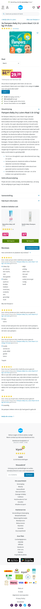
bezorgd (10, 99)
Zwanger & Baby (20, 494)
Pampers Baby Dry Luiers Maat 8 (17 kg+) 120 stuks (19, 315)
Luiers (14, 19)
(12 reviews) (16, 28)
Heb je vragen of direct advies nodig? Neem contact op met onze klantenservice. (20, 436)
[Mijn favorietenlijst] (34, 7)
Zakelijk (20, 542)
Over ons (20, 549)
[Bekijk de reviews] (7, 28)
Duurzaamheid (20, 531)
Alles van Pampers (33, 19)
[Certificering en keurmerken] (19, 577)
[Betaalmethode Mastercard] (26, 583)
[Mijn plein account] (7, 7)
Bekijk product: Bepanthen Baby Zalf (11, 226)
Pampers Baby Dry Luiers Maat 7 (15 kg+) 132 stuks (19, 262)
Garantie (20, 528)
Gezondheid (20, 489)
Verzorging (20, 484)
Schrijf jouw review (32, 248)
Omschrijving (6, 109)
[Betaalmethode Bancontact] (34, 583)
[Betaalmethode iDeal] (30, 583)
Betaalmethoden (20, 515)
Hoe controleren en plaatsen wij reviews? (15, 253)
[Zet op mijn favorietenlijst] (38, 33)
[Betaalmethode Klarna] (13, 582)
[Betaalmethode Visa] (21, 582)
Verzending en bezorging (20, 513)
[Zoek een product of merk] (3, 14)
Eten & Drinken (20, 492)
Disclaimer (20, 602)
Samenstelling (7, 196)
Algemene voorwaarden (20, 595)
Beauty (20, 487)
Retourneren (20, 523)
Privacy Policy (20, 598)
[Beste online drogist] (34, 577)
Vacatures (20, 547)
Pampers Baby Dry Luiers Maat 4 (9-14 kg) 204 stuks (20, 401)
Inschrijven (29, 475)
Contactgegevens (20, 539)
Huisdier (20, 502)
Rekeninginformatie (20, 518)
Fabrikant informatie (9, 201)
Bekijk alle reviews (7, 416)
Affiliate (20, 544)
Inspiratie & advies (20, 555)
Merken (20, 552)
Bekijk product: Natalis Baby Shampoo (30, 226)
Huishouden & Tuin (20, 499)
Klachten (20, 526)
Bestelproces (20, 521)
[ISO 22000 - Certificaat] (28, 577)
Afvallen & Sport (20, 504)
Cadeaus (20, 497)
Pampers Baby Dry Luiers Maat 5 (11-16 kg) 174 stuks (19, 342)
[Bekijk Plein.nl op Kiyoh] (26, 571)
